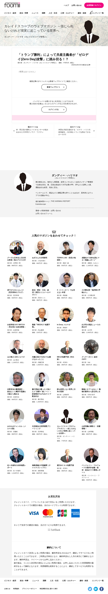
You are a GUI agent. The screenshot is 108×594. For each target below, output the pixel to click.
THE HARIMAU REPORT (60, 201)
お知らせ (7, 588)
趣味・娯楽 (82, 13)
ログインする (54, 109)
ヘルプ (66, 5)
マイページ (35, 560)
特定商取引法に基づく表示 (48, 588)
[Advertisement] (54, 154)
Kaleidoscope (41, 204)
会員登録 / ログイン (94, 5)
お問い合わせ (77, 5)
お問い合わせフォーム (44, 213)
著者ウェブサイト (53, 87)
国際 (43, 13)
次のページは (74, 130)
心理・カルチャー (67, 13)
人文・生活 (53, 13)
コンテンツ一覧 (98, 13)
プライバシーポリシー (29, 588)
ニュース (35, 13)
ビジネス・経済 (10, 13)
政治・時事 (24, 13)
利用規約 (16, 588)
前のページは (32, 129)
